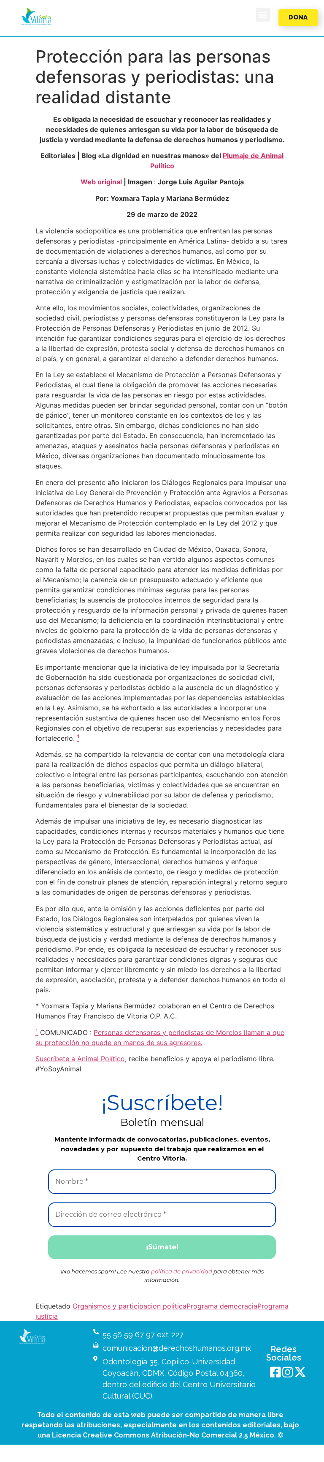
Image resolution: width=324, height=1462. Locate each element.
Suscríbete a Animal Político (80, 1058)
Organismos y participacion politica (129, 1306)
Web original (102, 182)
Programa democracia (221, 1306)
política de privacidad (181, 1271)
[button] (36, 16)
